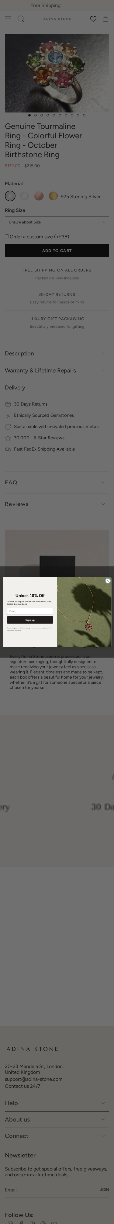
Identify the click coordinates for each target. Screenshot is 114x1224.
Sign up (29, 619)
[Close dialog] (107, 580)
